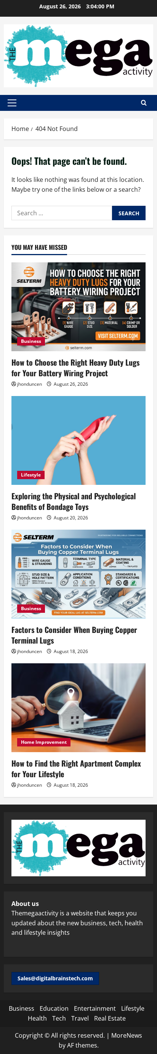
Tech (59, 1018)
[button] (12, 103)
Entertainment (95, 1008)
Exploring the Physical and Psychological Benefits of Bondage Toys (73, 501)
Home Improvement (44, 742)
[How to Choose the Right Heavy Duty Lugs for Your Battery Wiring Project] (78, 307)
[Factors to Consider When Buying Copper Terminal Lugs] (78, 574)
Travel (80, 1018)
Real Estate (110, 1018)
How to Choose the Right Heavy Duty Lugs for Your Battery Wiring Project (75, 368)
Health (37, 1018)
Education (54, 1008)
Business (31, 341)
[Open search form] (144, 102)
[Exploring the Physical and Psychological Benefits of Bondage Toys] (78, 440)
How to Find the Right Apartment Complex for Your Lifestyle (76, 768)
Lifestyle (31, 475)
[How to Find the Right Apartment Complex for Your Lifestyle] (78, 708)
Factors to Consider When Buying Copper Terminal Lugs (74, 635)
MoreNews (126, 1035)
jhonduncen (29, 384)
